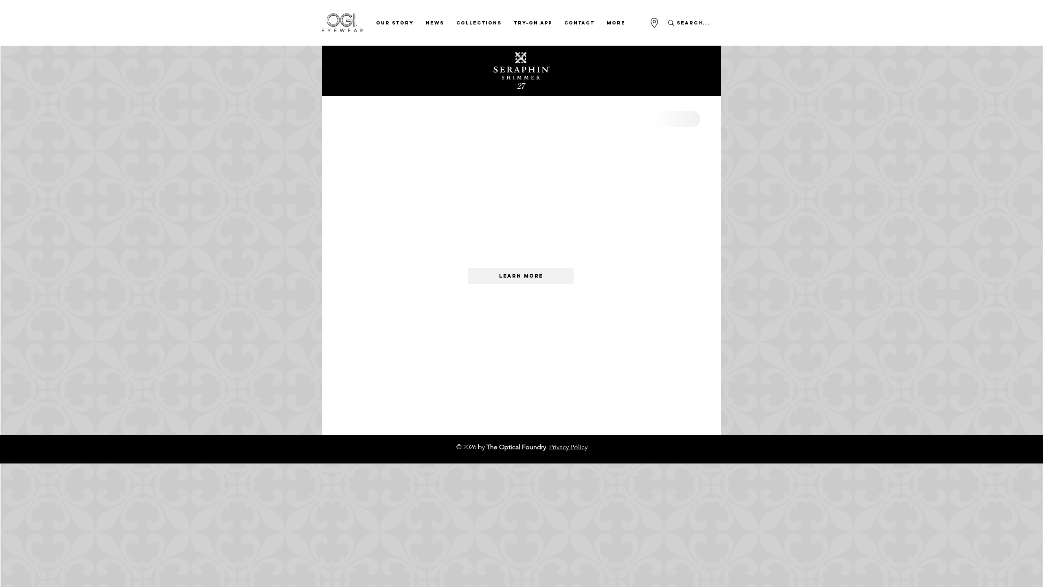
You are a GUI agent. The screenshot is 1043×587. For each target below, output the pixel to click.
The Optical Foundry (516, 447)
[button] (395, 23)
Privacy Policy (568, 447)
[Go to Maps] (654, 23)
